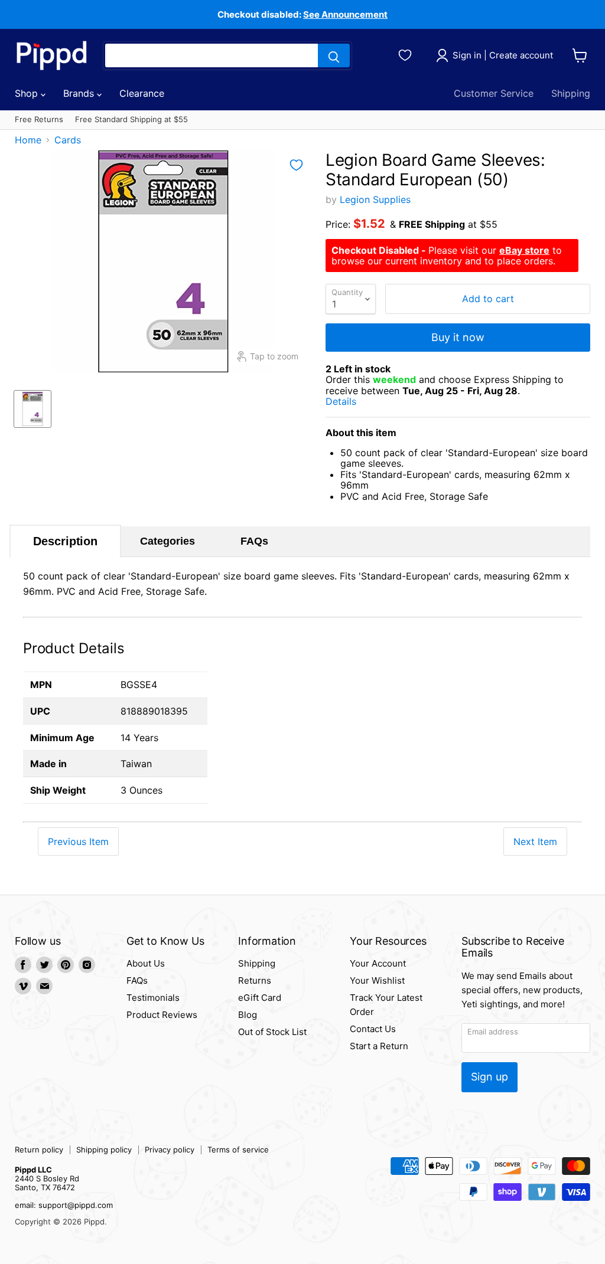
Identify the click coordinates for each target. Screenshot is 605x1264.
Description (65, 541)
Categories (167, 541)
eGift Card (259, 997)
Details (354, 401)
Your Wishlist (377, 980)
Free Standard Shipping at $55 (131, 119)
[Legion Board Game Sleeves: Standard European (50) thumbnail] (32, 409)
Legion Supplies (375, 199)
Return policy (39, 1149)
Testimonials (153, 997)
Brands (80, 93)
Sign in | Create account (503, 55)
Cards (67, 140)
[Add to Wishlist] (296, 165)
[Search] (334, 55)
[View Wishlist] (407, 54)
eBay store (524, 250)
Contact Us (373, 1028)
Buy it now (457, 337)
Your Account (378, 963)
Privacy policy (169, 1149)
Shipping (570, 93)
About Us (145, 963)
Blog (247, 1014)
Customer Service (494, 93)
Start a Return (379, 1046)
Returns (254, 980)
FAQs (254, 541)
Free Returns (39, 119)
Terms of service (238, 1149)
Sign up (489, 1076)
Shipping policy (104, 1149)
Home (28, 140)
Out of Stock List (272, 1031)
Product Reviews (161, 1014)
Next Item (535, 841)
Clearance (141, 93)
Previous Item (78, 841)
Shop (28, 93)
